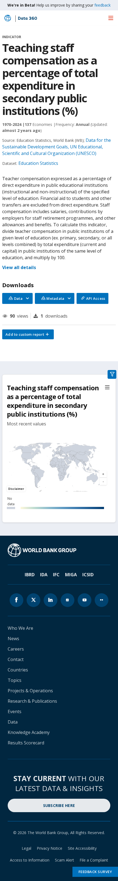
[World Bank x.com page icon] (33, 600)
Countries (18, 670)
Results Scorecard (26, 743)
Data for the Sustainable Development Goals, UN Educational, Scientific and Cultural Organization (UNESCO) (56, 146)
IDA (43, 575)
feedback (102, 5)
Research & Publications (32, 701)
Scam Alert (64, 860)
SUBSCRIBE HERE (59, 805)
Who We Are (20, 628)
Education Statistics (38, 163)
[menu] (111, 17)
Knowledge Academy (29, 732)
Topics (14, 680)
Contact (16, 659)
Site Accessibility (82, 848)
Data (13, 722)
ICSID (88, 575)
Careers (16, 649)
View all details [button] (19, 267)
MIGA (71, 575)
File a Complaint (94, 860)
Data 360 (27, 18)
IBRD (30, 575)
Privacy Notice (49, 848)
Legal (26, 848)
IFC (56, 575)
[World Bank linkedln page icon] (50, 600)
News (13, 639)
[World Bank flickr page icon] (101, 600)
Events (14, 711)
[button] (28, 334)
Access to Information (29, 860)
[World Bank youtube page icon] (84, 600)
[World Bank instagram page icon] (67, 600)
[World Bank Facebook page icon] (16, 600)
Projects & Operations (30, 691)
